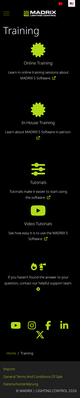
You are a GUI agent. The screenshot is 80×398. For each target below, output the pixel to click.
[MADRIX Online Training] (38, 53)
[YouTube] (15, 325)
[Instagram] (32, 325)
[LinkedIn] (64, 325)
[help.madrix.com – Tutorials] (38, 173)
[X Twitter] (40, 334)
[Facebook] (48, 325)
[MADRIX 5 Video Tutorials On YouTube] (46, 238)
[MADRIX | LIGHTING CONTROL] (40, 13)
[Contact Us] (38, 268)
